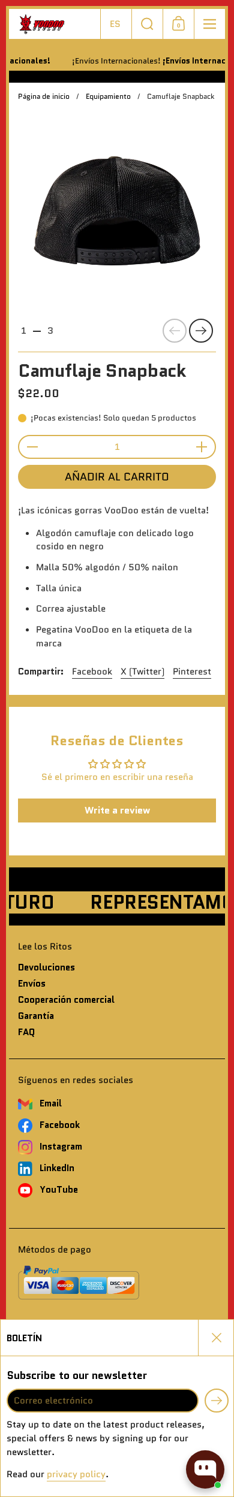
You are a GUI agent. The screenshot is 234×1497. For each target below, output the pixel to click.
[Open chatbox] (205, 1469)
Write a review (117, 810)
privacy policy (76, 1474)
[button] (115, 24)
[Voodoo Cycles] (54, 24)
